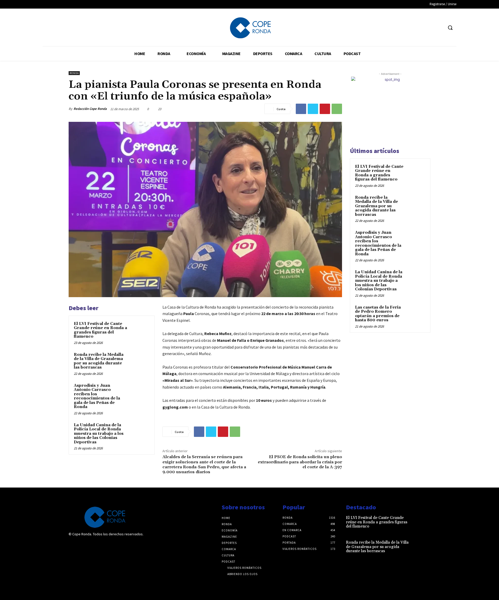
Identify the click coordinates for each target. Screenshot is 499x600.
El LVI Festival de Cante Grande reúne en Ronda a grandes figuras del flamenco (100, 330)
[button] (450, 27)
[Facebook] (429, 27)
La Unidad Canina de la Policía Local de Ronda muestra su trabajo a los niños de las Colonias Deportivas (98, 434)
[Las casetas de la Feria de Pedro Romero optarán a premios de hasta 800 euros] (416, 313)
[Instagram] (84, 545)
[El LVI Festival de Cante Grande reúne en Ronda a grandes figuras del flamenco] (139, 331)
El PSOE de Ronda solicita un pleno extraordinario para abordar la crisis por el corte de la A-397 (300, 461)
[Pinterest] (325, 109)
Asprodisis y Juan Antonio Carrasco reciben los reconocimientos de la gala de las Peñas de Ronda (97, 396)
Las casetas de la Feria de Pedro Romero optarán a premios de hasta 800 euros (378, 314)
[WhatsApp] (337, 109)
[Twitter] (439, 27)
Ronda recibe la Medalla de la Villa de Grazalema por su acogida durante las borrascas (98, 361)
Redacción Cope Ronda (90, 108)
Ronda (74, 73)
